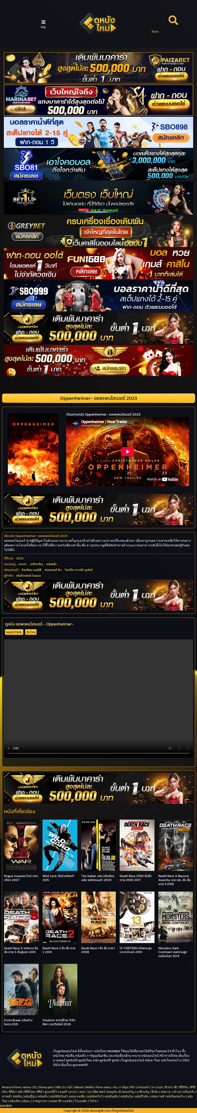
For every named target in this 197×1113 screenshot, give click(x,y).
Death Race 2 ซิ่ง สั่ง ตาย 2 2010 (59, 950)
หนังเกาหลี (157, 1096)
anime (27, 1087)
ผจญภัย (112, 1092)
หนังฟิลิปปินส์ (58, 1096)
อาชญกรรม (40, 1101)
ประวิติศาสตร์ (96, 1092)
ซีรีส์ (39, 1092)
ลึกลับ (155, 1092)
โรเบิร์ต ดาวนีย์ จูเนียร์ (79, 569)
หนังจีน (17, 1096)
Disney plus (46, 1087)
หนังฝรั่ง (51, 564)
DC (35, 1087)
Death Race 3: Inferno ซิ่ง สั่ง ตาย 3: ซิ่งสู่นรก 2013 (21, 950)
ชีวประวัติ (171, 1087)
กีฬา (132, 1087)
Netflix (89, 1087)
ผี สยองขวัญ (126, 1092)
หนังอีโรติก (142, 1096)
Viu (115, 1087)
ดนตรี (63, 1092)
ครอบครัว (144, 1087)
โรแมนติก (81, 1101)
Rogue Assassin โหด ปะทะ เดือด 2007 (21, 878)
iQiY (70, 1087)
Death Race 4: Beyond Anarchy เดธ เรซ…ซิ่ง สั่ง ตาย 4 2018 (174, 880)
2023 (19, 558)
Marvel (79, 1087)
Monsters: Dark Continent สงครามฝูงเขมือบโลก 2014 (172, 952)
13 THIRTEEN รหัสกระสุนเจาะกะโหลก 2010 (136, 950)
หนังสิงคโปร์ (94, 1096)
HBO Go (61, 1087)
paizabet (6, 1105)
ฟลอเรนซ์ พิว (53, 569)
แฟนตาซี (55, 1101)
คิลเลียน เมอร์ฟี (31, 569)
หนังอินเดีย (111, 1096)
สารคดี (6, 1096)
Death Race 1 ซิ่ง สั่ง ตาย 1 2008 (98, 950)
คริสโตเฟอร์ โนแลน (28, 575)
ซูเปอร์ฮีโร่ (50, 1092)
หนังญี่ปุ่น (30, 1096)
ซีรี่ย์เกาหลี (15, 1092)
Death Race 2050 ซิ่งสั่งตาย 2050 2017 (135, 878)
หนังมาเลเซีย (77, 1096)
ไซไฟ (93, 1101)
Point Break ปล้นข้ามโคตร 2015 (18, 1022)
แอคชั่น (67, 1101)
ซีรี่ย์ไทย (29, 1092)
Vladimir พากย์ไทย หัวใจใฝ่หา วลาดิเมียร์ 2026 (59, 1022)
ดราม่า (22, 564)
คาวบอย (157, 1087)
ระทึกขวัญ (36, 564)
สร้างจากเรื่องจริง (183, 1092)
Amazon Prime (11, 1087)
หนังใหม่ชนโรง (175, 1096)
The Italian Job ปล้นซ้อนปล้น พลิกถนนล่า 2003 (97, 878)
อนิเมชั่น (14, 1101)
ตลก (82, 1092)
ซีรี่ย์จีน (183, 1087)
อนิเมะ (26, 1101)
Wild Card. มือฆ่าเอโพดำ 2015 (58, 878)
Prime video (103, 1087)
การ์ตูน (123, 1087)
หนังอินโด (126, 1096)
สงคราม (166, 1092)
